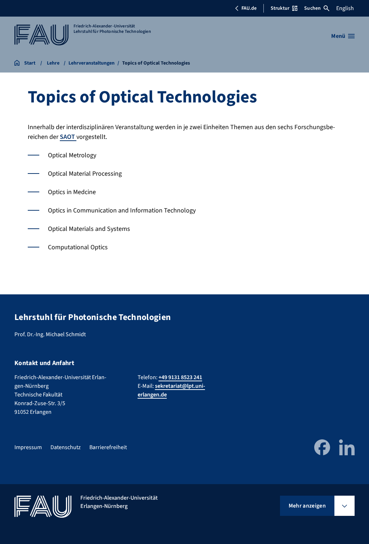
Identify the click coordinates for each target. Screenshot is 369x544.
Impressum (28, 447)
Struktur (280, 8)
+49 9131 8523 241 (180, 377)
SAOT (68, 136)
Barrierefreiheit (108, 447)
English (345, 8)
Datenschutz (65, 447)
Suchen (312, 8)
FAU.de (249, 8)
